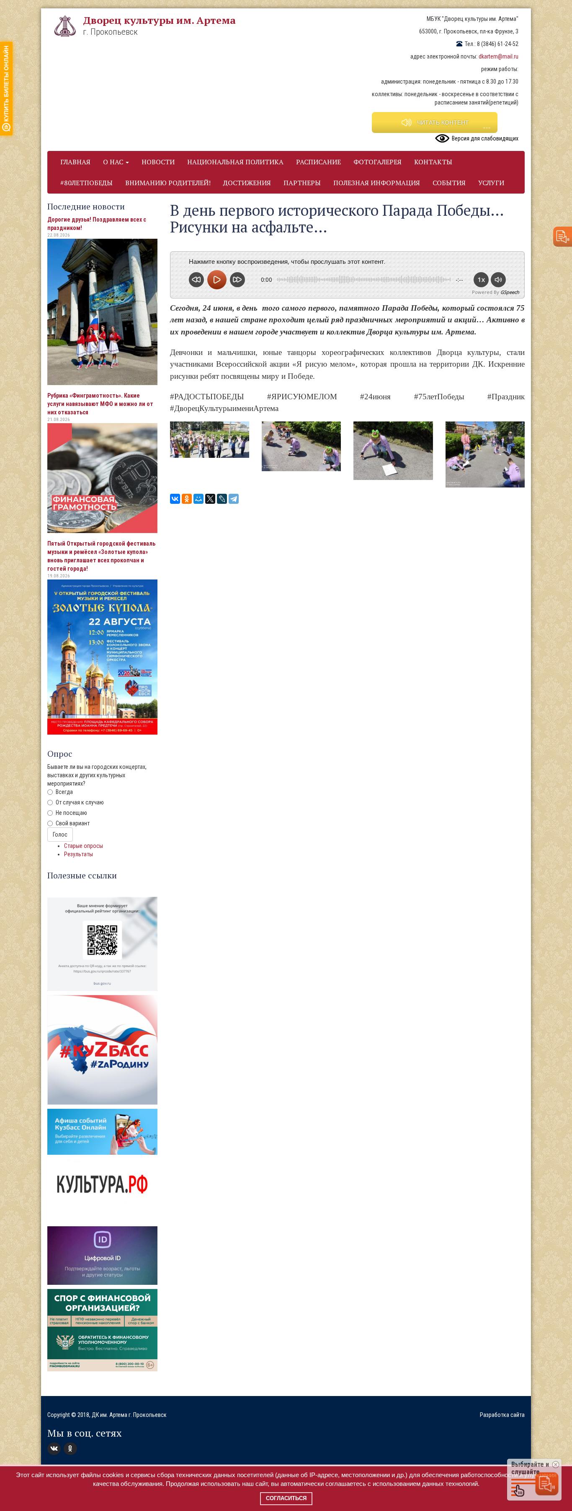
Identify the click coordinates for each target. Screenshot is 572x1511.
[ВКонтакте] (175, 499)
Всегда (64, 792)
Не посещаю (71, 812)
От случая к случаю (80, 802)
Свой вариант (73, 823)
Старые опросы (83, 845)
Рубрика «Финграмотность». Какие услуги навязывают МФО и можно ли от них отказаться (100, 404)
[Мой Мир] (198, 499)
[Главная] (68, 26)
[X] (210, 499)
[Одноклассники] (187, 499)
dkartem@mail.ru (498, 56)
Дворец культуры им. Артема (159, 20)
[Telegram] (234, 499)
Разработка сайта (502, 1414)
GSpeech (509, 292)
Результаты (78, 854)
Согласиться (286, 1498)
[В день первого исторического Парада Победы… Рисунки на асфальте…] (209, 439)
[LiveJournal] (222, 499)
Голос (60, 834)
